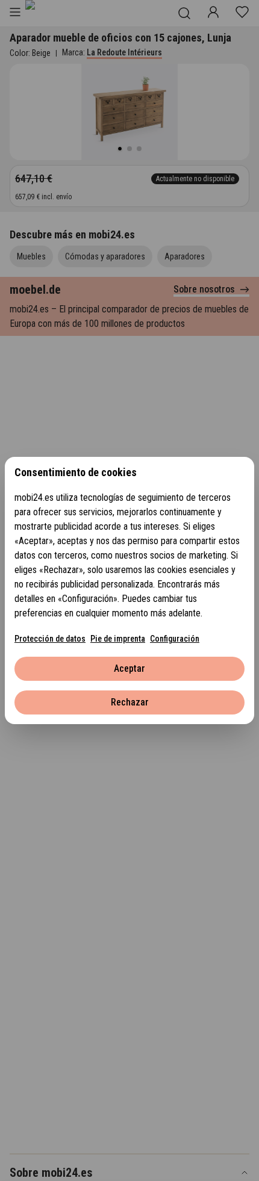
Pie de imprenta (117, 638)
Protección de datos (50, 638)
